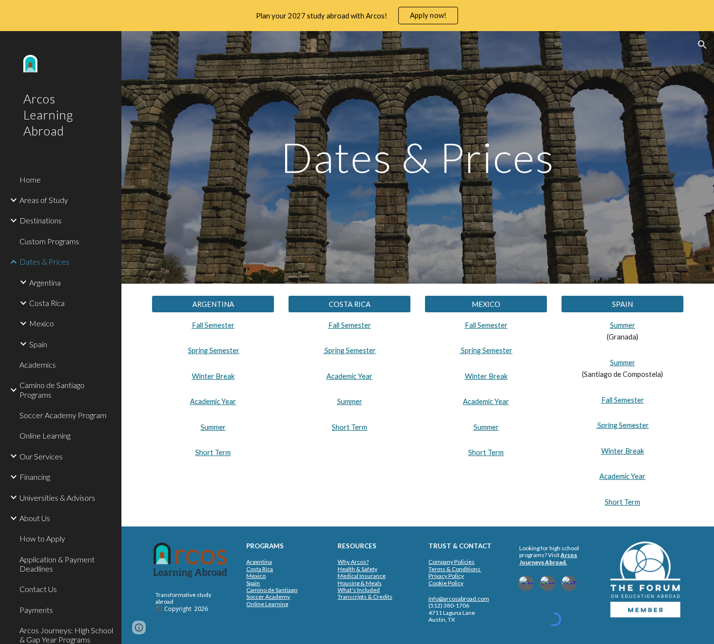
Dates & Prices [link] (44, 261)
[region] (357, 15)
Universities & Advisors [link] (57, 497)
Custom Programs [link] (49, 241)
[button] (702, 44)
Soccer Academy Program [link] (62, 415)
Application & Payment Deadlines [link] (57, 564)
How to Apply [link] (42, 538)
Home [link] (30, 179)
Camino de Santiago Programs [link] (52, 389)
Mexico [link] (41, 323)
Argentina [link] (45, 282)
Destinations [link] (40, 220)
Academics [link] (37, 364)
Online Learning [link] (44, 435)
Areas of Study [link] (43, 199)
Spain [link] (38, 344)
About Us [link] (34, 518)
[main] (418, 157)
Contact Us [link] (38, 588)
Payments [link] (36, 609)
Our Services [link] (41, 456)
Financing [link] (34, 476)
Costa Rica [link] (47, 302)
